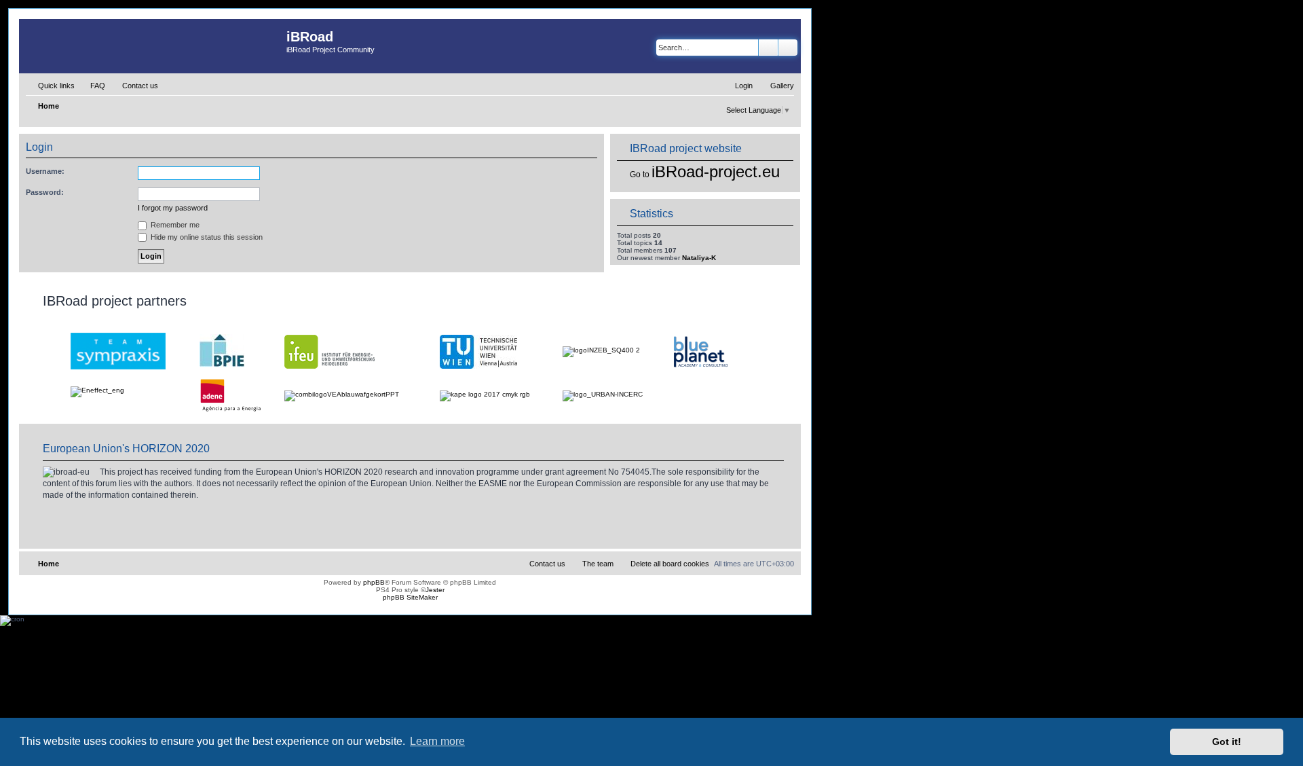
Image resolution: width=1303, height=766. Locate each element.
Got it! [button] (1226, 741)
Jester (435, 590)
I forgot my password (173, 208)
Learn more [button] (437, 741)
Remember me (174, 225)
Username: (45, 171)
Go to (639, 174)
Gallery (782, 85)
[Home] (152, 46)
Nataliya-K (699, 257)
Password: (45, 192)
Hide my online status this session (206, 237)
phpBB (374, 582)
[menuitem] (91, 85)
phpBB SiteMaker (410, 597)
